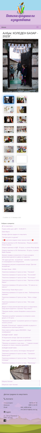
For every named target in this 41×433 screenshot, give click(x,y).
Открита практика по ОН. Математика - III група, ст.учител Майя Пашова (20, 251)
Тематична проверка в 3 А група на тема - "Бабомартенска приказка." (20, 293)
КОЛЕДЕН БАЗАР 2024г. (9, 348)
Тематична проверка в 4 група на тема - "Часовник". (18, 272)
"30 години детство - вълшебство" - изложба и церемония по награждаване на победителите (20, 261)
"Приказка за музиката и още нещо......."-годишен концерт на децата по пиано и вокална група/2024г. (20, 344)
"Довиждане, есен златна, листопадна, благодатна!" (18, 351)
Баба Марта (6, 232)
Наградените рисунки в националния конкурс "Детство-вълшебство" (19, 265)
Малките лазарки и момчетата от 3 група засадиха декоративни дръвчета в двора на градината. (18, 256)
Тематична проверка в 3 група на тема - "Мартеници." (19, 363)
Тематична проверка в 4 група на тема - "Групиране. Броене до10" (18, 354)
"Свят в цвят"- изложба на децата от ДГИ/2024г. (17, 340)
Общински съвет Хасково (10, 384)
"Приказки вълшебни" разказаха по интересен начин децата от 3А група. (18, 317)
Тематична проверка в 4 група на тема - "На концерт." (19, 277)
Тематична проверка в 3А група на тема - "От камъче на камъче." (19, 286)
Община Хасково (7, 381)
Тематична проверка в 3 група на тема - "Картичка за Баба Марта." (20, 281)
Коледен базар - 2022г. (9, 269)
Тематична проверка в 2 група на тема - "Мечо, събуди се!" (19, 298)
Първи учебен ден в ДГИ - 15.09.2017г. (14, 229)
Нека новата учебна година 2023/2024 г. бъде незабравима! (16, 331)
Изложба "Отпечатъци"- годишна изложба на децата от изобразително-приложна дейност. (19, 326)
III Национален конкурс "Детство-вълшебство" (16, 337)
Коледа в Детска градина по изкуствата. (14, 234)
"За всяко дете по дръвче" (10, 237)
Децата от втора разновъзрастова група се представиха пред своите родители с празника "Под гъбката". (19, 307)
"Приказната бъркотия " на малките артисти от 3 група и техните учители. (19, 321)
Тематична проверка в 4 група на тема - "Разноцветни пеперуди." (19, 359)
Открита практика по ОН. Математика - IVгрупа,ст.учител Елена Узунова (20, 244)
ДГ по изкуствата (7, 226)
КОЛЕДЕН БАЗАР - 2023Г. (10, 335)
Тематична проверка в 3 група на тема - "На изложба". (19, 275)
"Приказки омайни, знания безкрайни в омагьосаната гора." (18, 312)
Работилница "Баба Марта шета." (12, 290)
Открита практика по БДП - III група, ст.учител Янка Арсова (20, 247)
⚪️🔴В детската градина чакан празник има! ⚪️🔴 (17, 240)
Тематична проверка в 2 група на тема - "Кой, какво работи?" (18, 303)
